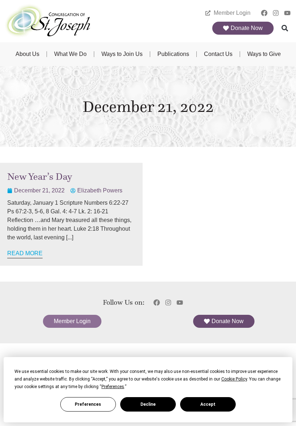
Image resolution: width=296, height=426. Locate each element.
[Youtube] (287, 13)
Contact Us (218, 54)
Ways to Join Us (122, 54)
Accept (208, 404)
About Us (27, 54)
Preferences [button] (112, 386)
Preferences (88, 404)
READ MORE (25, 253)
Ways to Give (264, 54)
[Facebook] (264, 13)
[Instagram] (275, 13)
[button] (285, 28)
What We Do (70, 54)
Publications (173, 54)
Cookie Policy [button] (234, 379)
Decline (148, 404)
